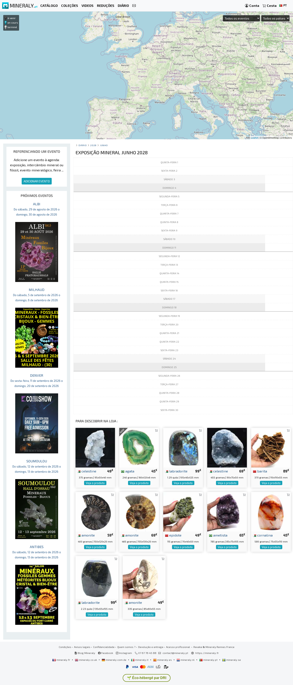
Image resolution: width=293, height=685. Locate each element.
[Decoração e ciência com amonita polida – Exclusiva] (95, 511)
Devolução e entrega (150, 646)
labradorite (177, 471)
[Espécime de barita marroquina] (271, 447)
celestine (88, 471)
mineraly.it (141, 659)
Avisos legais (82, 646)
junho (104, 145)
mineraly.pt (210, 659)
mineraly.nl (187, 659)
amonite (88, 535)
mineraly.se (233, 659)
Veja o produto (95, 483)
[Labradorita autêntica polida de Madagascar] (183, 447)
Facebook (107, 652)
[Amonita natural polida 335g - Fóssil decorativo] (144, 577)
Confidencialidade (104, 646)
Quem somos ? (126, 646)
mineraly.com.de (116, 659)
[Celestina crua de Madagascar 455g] (227, 447)
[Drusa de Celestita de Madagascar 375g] (95, 447)
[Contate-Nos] (134, 6)
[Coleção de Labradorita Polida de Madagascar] (97, 577)
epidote (174, 535)
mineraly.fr (63, 659)
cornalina (264, 535)
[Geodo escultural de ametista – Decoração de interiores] (227, 511)
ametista (219, 535)
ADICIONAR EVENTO (37, 181)
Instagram (125, 652)
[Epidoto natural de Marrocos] (183, 511)
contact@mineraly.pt (175, 652)
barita (261, 471)
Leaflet (254, 137)
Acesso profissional (178, 646)
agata (129, 471)
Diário (83, 145)
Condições (65, 646)
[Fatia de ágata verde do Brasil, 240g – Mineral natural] (139, 447)
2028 (93, 145)
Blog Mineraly (86, 652)
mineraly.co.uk (88, 659)
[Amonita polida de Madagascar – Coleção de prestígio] (139, 511)
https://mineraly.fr (207, 652)
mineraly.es (164, 659)
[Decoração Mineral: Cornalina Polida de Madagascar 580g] (271, 511)
